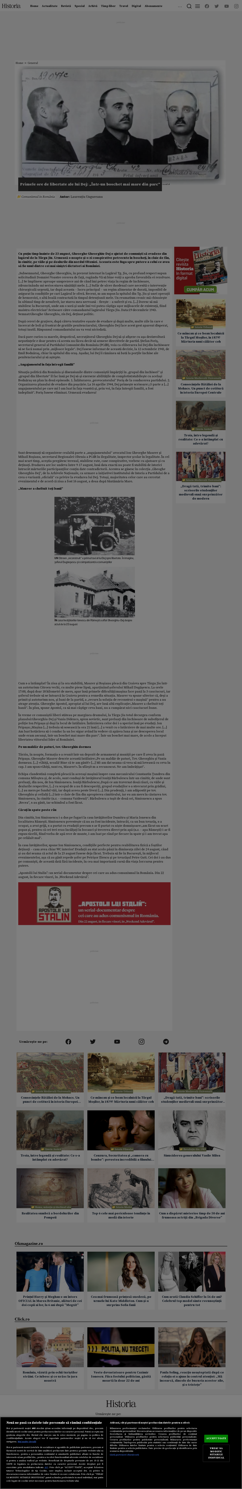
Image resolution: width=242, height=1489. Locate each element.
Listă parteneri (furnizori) (124, 1454)
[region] (121, 1453)
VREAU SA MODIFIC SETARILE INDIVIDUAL (216, 1453)
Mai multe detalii (27, 1441)
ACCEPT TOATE (216, 1438)
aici (46, 1467)
